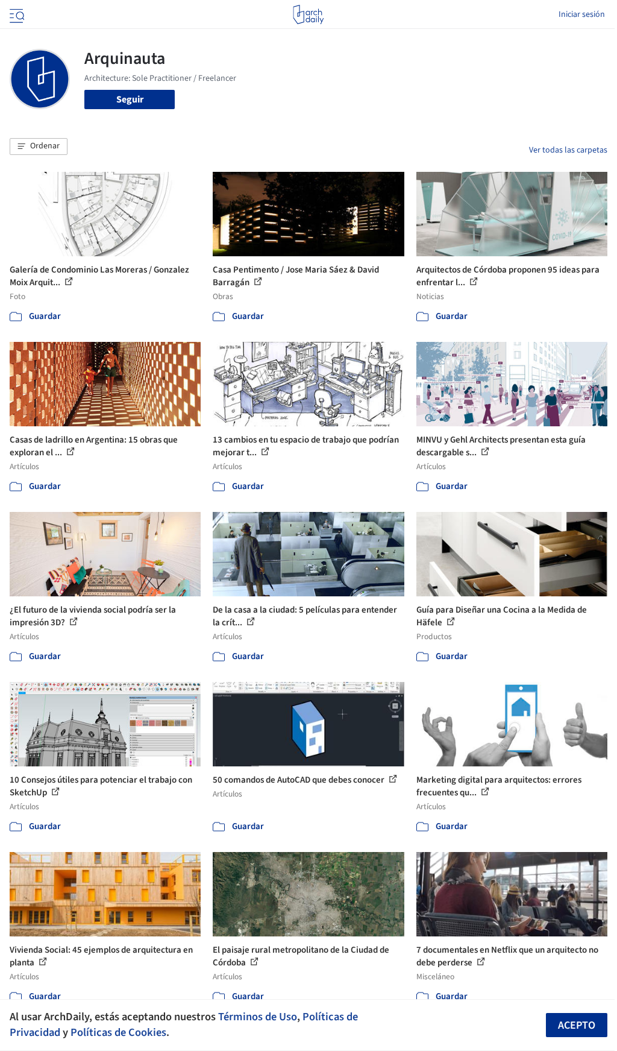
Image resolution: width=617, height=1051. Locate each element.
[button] (38, 146)
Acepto (576, 1025)
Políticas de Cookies (118, 1032)
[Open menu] (15, 14)
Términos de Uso (257, 1016)
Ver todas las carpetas (568, 150)
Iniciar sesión (582, 14)
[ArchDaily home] (308, 14)
